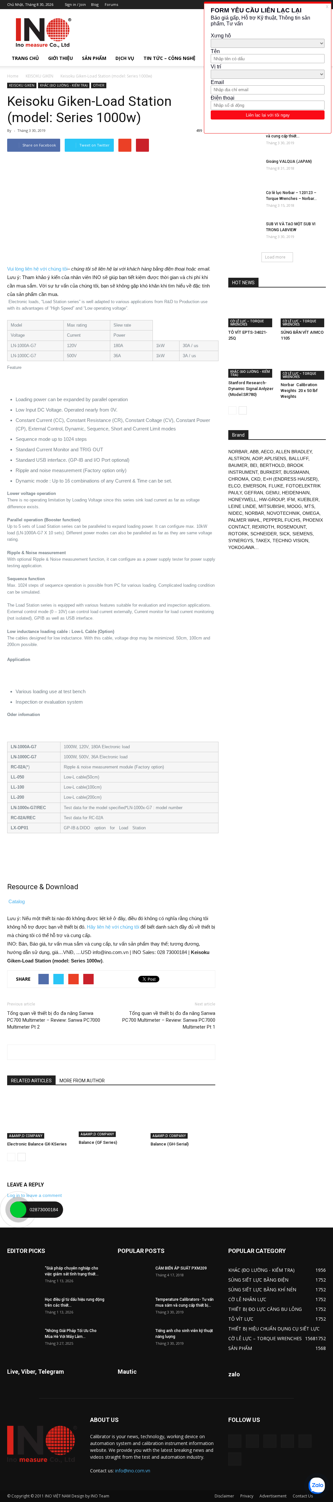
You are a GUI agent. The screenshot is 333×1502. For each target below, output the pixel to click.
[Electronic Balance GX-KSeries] (39, 1116)
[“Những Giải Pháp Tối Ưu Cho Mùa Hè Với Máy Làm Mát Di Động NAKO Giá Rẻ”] (23, 1339)
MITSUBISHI (272, 506)
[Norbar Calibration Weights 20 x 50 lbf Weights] (303, 364)
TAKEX (263, 540)
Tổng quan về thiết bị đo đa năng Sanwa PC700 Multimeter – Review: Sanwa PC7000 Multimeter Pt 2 (53, 1020)
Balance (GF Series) (98, 1142)
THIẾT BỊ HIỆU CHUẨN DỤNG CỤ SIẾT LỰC (274, 1329)
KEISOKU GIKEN (39, 76)
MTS (309, 506)
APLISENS (275, 458)
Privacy (246, 1496)
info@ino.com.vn (132, 1470)
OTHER (98, 85)
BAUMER (237, 465)
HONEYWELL (242, 499)
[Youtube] (234, 1459)
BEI (253, 465)
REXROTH (263, 526)
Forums (111, 4)
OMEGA (310, 513)
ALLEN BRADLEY (294, 451)
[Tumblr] (287, 1441)
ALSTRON (239, 458)
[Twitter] (305, 1441)
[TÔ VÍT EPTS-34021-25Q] (251, 311)
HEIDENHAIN (296, 492)
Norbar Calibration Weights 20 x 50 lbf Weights (299, 390)
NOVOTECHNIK (283, 513)
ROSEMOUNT (291, 526)
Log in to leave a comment (34, 1195)
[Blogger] (234, 1441)
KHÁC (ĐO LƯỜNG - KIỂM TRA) (63, 85)
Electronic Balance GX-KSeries (37, 1144)
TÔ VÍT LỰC (240, 1319)
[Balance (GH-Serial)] (183, 1116)
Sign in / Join (75, 4)
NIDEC (235, 513)
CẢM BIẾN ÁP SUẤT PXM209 (181, 1268)
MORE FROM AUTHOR (82, 1080)
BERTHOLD (272, 465)
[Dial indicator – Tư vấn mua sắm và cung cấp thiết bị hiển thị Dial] (244, 138)
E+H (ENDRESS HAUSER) (290, 479)
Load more (275, 257)
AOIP (257, 458)
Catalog (16, 901)
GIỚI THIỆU (60, 58)
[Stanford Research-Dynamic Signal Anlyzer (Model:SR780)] (251, 363)
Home (13, 76)
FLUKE (276, 485)
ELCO (234, 485)
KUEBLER (308, 499)
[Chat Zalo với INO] (316, 1485)
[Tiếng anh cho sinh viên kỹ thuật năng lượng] (134, 1339)
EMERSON (254, 485)
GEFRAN (253, 492)
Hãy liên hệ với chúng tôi (113, 927)
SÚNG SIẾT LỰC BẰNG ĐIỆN (258, 1280)
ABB (254, 451)
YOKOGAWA (241, 547)
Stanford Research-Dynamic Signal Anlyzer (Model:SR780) (250, 388)
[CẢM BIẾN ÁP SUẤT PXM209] (134, 1276)
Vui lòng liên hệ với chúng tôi (37, 269)
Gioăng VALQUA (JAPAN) (289, 161)
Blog (95, 4)
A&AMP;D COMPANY (25, 1135)
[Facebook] (252, 1441)
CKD (255, 479)
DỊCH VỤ (124, 58)
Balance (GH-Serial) (170, 1144)
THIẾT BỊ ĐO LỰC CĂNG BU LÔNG (265, 1309)
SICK (284, 533)
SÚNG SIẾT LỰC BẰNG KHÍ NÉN (262, 1289)
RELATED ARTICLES (31, 1080)
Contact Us (303, 1496)
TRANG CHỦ (25, 58)
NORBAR (237, 451)
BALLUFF (298, 458)
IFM (291, 499)
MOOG (294, 506)
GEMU (272, 492)
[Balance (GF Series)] (111, 1115)
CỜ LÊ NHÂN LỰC (247, 1299)
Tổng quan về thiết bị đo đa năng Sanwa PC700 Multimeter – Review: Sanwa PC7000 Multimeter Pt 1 (168, 1020)
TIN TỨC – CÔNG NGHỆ (169, 58)
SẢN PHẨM (94, 58)
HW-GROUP (271, 499)
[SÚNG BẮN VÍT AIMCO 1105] (303, 311)
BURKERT (270, 472)
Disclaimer (224, 1496)
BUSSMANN (296, 472)
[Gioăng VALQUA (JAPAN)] (244, 170)
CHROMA (238, 479)
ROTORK (238, 533)
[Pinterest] (269, 1441)
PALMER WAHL (244, 520)
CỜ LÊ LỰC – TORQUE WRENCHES (247, 323)
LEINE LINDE (242, 506)
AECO (267, 451)
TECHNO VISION (290, 540)
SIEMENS (302, 533)
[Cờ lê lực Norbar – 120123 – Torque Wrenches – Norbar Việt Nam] (244, 201)
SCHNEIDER (263, 533)
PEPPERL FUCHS (281, 520)
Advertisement (273, 1496)
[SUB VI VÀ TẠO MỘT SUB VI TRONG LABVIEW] (244, 232)
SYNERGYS (240, 540)
